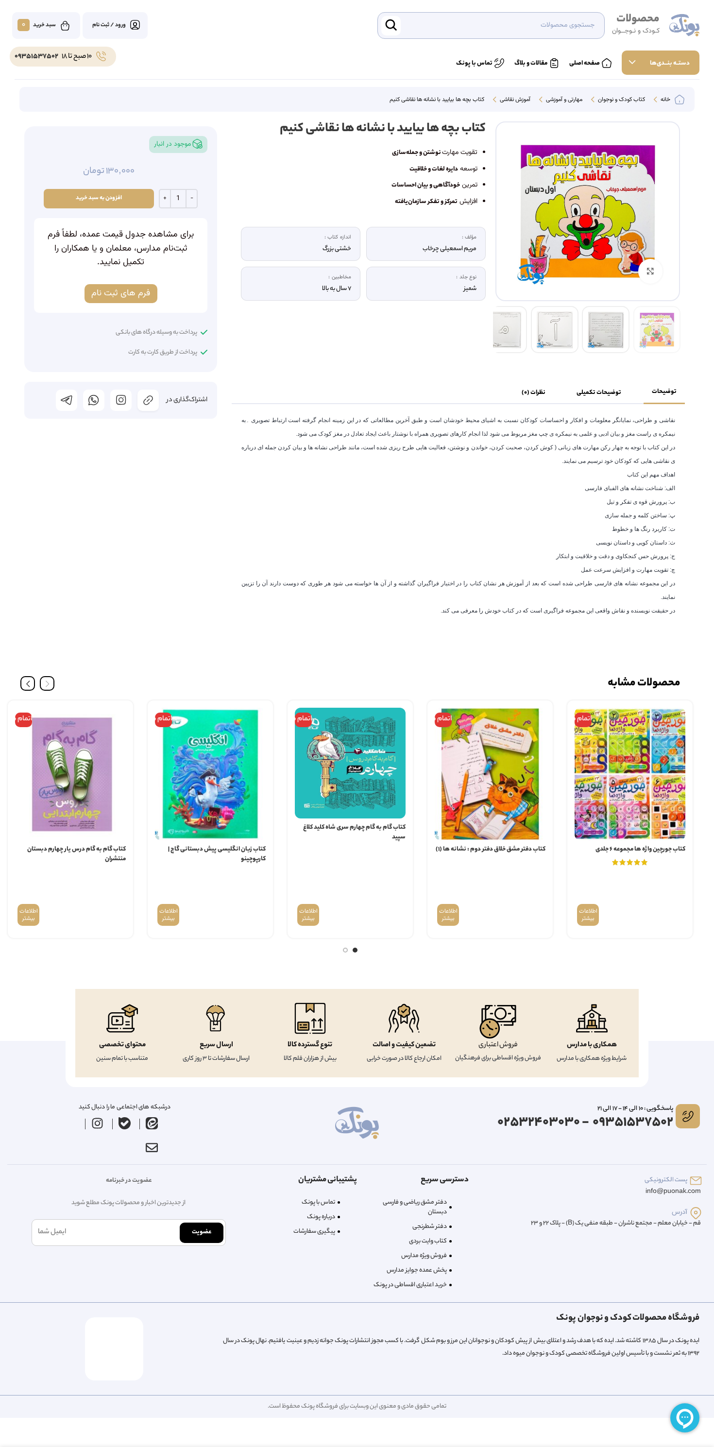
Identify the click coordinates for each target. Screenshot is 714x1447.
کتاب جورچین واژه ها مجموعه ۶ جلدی (640, 849)
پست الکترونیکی (666, 1180)
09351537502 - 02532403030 (585, 1123)
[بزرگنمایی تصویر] (650, 271)
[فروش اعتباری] (498, 1022)
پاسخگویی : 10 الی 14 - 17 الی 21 (635, 1109)
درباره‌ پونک (321, 1217)
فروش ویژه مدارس (424, 1256)
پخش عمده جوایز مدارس (417, 1270)
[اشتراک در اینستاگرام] (121, 400)
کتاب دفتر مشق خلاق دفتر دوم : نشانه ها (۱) (490, 849)
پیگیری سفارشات (314, 1231)
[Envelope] (151, 1147)
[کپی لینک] (148, 400)
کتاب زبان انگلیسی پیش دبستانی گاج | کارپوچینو (217, 854)
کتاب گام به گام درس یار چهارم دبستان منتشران (76, 854)
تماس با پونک (318, 1202)
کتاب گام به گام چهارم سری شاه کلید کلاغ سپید (354, 832)
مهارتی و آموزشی (563, 100)
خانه (664, 100)
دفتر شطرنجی (429, 1227)
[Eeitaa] (152, 1123)
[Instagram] (97, 1123)
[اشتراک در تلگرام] (66, 400)
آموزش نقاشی (514, 100)
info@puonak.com (673, 1192)
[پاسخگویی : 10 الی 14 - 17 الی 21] (688, 1116)
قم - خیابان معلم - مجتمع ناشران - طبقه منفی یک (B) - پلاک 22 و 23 (616, 1223)
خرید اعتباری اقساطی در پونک (410, 1285)
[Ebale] (125, 1123)
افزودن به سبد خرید (99, 198)
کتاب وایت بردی (428, 1241)
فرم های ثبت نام (120, 293)
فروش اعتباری (498, 1045)
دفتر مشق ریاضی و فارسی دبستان (415, 1207)
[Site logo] (684, 25)
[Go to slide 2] (345, 950)
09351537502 (36, 57)
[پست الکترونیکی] (696, 1181)
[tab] (664, 392)
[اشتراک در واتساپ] (93, 400)
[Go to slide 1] (355, 950)
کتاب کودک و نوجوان (620, 100)
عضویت (201, 1232)
